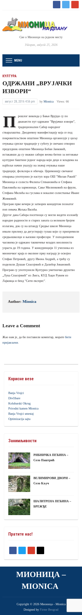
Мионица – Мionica (41, 580)
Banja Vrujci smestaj (21, 413)
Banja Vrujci (16, 393)
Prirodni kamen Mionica (23, 408)
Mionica (49, 101)
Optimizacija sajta (19, 419)
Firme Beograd (49, 609)
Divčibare (14, 398)
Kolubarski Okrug (19, 403)
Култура (9, 76)
